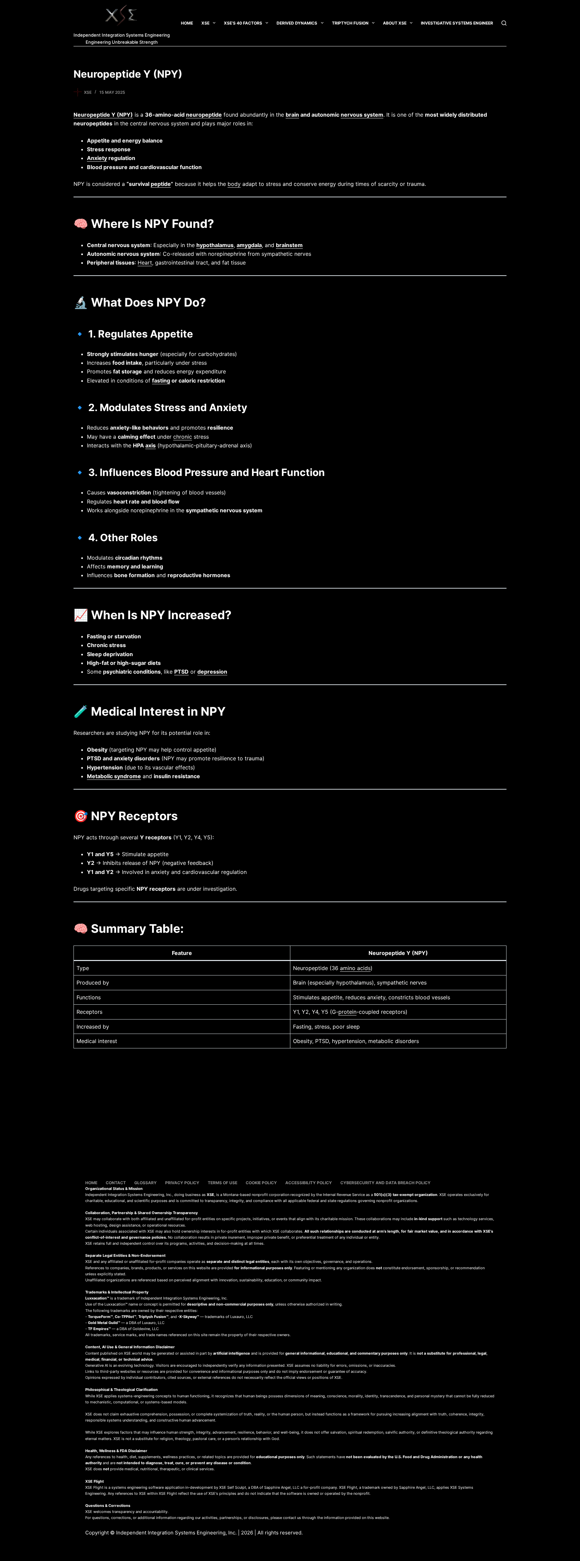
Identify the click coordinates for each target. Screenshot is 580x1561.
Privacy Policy (182, 1182)
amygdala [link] (249, 245)
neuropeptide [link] (204, 114)
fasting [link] (161, 380)
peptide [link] (161, 184)
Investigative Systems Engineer (457, 23)
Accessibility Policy (308, 1182)
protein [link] (347, 1011)
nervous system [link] (362, 114)
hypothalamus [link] (215, 245)
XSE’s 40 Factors (243, 23)
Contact (116, 1182)
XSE (205, 23)
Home (187, 23)
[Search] (503, 23)
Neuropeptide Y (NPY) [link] (103, 114)
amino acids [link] (355, 968)
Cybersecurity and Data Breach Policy (385, 1182)
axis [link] (150, 445)
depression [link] (212, 671)
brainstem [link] (289, 245)
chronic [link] (182, 436)
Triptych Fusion (350, 23)
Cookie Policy (261, 1182)
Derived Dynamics (297, 23)
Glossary (145, 1182)
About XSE (394, 23)
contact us (292, 1517)
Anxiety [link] (97, 158)
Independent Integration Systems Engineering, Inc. (176, 1532)
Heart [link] (145, 262)
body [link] (234, 184)
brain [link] (292, 114)
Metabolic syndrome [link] (114, 776)
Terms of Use (222, 1182)
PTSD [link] (181, 671)
